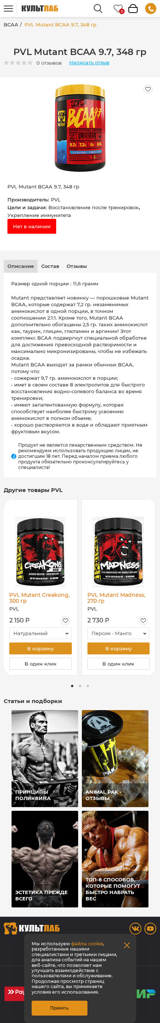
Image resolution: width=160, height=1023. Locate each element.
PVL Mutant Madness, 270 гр (116, 598)
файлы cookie (87, 943)
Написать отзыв (89, 62)
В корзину (40, 648)
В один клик (41, 664)
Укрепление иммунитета (39, 215)
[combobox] (40, 633)
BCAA (11, 24)
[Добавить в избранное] (65, 620)
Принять (59, 1008)
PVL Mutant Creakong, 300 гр (39, 598)
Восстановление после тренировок (93, 207)
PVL (56, 200)
